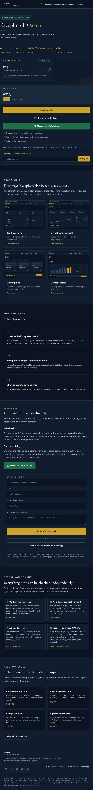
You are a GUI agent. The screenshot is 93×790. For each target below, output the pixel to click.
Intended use (17, 512)
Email (9, 489)
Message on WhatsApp (48, 126)
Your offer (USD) (15, 500)
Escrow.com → (55, 618)
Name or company (15, 477)
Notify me (84, 159)
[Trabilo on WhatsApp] (28, 769)
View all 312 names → (17, 736)
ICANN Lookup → (12, 618)
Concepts (62, 766)
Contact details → (13, 646)
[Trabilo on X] (6, 769)
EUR (20, 99)
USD (6, 99)
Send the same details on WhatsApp (46, 546)
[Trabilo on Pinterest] (22, 769)
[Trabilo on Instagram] (17, 769)
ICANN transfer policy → (59, 646)
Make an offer (46, 110)
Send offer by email (46, 531)
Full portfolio (51, 766)
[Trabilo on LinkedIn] (11, 769)
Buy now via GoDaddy (48, 118)
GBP (13, 99)
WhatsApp (85, 766)
